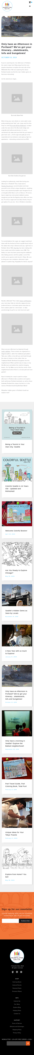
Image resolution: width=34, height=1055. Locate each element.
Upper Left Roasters (25, 301)
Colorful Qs (17, 1001)
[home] (6, 6)
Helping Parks (17, 1010)
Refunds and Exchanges (17, 1026)
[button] (30, 7)
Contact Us (17, 1013)
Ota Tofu (16, 248)
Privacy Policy (17, 1033)
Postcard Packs (17, 988)
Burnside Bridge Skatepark (18, 125)
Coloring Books (16, 982)
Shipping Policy (17, 1029)
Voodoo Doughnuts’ (7, 186)
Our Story (17, 1004)
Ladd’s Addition (5, 351)
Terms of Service (17, 1023)
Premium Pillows (17, 991)
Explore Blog (17, 1007)
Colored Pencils (17, 985)
